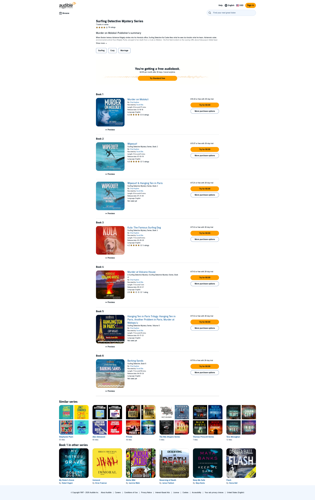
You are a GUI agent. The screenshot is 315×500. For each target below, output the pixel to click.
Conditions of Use (131, 493)
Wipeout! (132, 143)
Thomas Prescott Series (203, 437)
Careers (118, 493)
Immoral (96, 480)
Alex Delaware (99, 437)
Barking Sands (135, 360)
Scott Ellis (139, 105)
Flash (228, 480)
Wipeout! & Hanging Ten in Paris (145, 183)
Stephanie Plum (66, 437)
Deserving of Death (167, 480)
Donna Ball (233, 483)
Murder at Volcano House (141, 272)
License (176, 493)
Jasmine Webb (134, 483)
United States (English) (235, 493)
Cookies (185, 493)
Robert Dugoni (67, 483)
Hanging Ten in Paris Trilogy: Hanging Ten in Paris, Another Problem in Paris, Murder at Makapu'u (151, 319)
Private (129, 437)
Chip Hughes (134, 102)
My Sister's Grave (66, 480)
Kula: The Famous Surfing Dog (144, 227)
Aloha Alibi (130, 480)
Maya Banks (200, 483)
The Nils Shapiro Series (169, 437)
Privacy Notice (146, 493)
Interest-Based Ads (162, 493)
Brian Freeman (101, 483)
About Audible (106, 493)
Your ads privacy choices (214, 493)
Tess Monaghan (233, 437)
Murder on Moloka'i (138, 99)
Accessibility (196, 493)
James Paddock (168, 483)
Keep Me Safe (199, 480)
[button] (101, 43)
